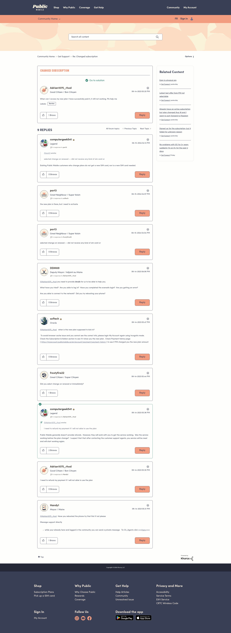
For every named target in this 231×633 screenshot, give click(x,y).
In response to (59, 147)
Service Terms (163, 595)
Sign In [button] (39, 612)
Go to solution (96, 80)
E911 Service (162, 599)
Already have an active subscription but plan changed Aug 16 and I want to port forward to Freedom (174, 112)
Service (51, 103)
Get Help (99, 7)
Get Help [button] (122, 586)
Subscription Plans (44, 591)
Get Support (64, 57)
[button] (43, 115)
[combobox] (115, 37)
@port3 (47, 153)
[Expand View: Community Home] (59, 19)
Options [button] (188, 57)
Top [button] (42, 557)
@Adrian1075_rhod (48, 282)
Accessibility (162, 591)
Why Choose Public (85, 591)
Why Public (69, 7)
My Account (190, 7)
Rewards (79, 595)
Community (173, 7)
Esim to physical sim (167, 80)
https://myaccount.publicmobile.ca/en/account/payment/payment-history (73, 342)
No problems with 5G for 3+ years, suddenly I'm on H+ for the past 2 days (174, 148)
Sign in (184, 19)
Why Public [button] (83, 586)
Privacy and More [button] (169, 586)
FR (176, 19)
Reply (142, 115)
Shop (56, 7)
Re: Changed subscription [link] (85, 57)
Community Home (46, 57)
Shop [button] (38, 586)
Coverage (84, 7)
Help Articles (122, 591)
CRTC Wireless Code (167, 603)
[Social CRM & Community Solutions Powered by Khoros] (187, 558)
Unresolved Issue (125, 599)
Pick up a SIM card (44, 595)
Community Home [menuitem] (48, 19)
